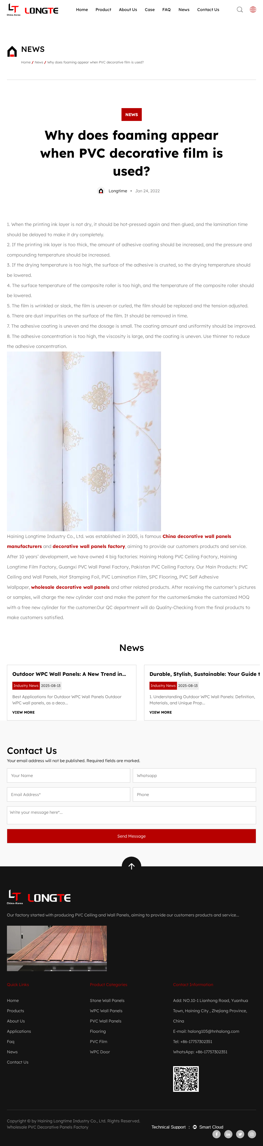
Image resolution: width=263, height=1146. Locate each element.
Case (150, 9)
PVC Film (98, 1041)
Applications (19, 1031)
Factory (126, 18)
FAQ (166, 9)
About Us (128, 9)
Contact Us (208, 9)
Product (103, 9)
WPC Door (100, 1051)
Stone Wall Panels (114, 17)
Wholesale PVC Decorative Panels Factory (47, 1127)
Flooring (98, 1031)
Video (137, 17)
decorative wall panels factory (89, 546)
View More (23, 712)
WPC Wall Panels (106, 1010)
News (184, 9)
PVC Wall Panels (111, 18)
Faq (10, 1041)
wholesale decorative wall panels (70, 587)
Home (82, 9)
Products (15, 1010)
